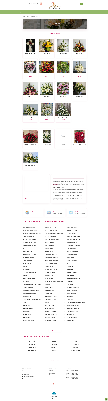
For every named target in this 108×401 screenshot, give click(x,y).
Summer (25, 12)
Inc (67, 263)
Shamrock (63, 75)
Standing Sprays (47, 144)
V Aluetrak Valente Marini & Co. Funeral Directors (33, 284)
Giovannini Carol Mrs (49, 266)
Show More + (54, 330)
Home (90, 12)
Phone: (26, 198)
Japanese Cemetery (49, 242)
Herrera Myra (25, 275)
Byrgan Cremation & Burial (50, 227)
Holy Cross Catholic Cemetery (73, 239)
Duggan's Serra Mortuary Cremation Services (54, 233)
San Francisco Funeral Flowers (73, 245)
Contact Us (51, 374)
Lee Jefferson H (26, 269)
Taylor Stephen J (70, 281)
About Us (51, 370)
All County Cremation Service (29, 227)
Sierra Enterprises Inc (71, 248)
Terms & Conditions (53, 371)
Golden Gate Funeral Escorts (73, 287)
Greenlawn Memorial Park (50, 236)
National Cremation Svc (72, 242)
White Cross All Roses (30, 53)
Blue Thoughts (63, 53)
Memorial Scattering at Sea (73, 308)
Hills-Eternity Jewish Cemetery (29, 239)
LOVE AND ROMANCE (64, 12)
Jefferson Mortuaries (49, 305)
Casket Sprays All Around (30, 144)
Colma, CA (76, 341)
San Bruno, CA (54, 347)
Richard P (47, 302)
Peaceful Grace (79, 75)
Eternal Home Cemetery (72, 233)
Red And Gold (79, 53)
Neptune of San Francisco (50, 299)
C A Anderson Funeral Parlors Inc (29, 272)
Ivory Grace (47, 96)
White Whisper (79, 96)
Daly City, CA (32, 344)
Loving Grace (30, 96)
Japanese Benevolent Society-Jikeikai (31, 290)
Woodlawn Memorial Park (72, 251)
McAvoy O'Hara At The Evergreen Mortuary (32, 299)
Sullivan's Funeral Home (28, 287)
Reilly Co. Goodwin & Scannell (29, 278)
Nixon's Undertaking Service (51, 254)
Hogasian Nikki (70, 296)
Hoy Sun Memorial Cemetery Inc (29, 242)
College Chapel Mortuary (50, 272)
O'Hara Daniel (70, 299)
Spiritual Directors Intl (49, 308)
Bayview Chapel (70, 269)
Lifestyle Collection (82, 12)
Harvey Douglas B (26, 281)
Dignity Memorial (26, 317)
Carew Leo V (25, 266)
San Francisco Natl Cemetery (73, 311)
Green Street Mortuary (50, 317)
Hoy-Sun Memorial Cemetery (51, 263)
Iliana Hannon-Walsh (49, 275)
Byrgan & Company (49, 287)
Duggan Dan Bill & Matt (72, 230)
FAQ (50, 376)
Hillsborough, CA (54, 344)
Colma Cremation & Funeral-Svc (51, 257)
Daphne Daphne (48, 293)
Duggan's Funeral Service (72, 272)
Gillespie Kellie (48, 284)
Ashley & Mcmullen (27, 263)
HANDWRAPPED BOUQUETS (51, 12)
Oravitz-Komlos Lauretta (72, 260)
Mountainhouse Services (72, 290)
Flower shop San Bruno (69, 196)
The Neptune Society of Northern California (54, 281)
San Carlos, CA (76, 347)
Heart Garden (63, 96)
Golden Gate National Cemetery (52, 239)
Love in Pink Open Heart (46, 117)
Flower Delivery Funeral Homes (32, 16)
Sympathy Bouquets (30, 165)
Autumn (31, 12)
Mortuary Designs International (51, 260)
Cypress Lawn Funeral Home (51, 230)
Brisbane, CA (32, 341)
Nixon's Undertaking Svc (28, 308)
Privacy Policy (52, 373)
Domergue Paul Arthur (27, 296)
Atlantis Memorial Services (50, 320)
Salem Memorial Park (49, 245)
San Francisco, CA (32, 350)
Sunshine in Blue (47, 53)
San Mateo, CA (54, 350)
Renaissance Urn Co (27, 311)
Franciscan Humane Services (51, 311)
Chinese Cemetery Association (29, 254)
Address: (27, 196)
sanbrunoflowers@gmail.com (29, 376)
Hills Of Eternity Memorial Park (73, 236)
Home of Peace (70, 314)
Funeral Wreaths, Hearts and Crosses (79, 144)
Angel (30, 117)
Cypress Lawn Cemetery (72, 227)
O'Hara (24, 302)
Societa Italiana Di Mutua (28, 251)
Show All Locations (55, 360)
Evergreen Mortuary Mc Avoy (51, 296)
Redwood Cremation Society (73, 305)
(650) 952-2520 (26, 374)
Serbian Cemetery (49, 248)
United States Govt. (27, 314)
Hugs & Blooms (39, 12)
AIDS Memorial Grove (49, 290)
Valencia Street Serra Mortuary (73, 278)
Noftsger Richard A (71, 257)
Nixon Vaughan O (70, 275)
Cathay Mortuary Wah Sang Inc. (29, 293)
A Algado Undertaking (27, 260)
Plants (63, 144)
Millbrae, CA (76, 344)
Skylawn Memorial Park (72, 317)
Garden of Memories (30, 75)
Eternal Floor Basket (63, 117)
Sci (23, 248)
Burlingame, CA (54, 341)
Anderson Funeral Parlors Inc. (51, 269)
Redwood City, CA (32, 347)
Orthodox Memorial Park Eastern (30, 245)
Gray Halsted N (70, 266)
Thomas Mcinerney (49, 278)
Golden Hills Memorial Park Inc (29, 236)
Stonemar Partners (49, 251)
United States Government (28, 257)
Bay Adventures (70, 320)
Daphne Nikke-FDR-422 (72, 293)
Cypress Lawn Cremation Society (30, 230)
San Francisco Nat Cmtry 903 (73, 254)
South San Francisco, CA (76, 350)
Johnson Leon (70, 284)
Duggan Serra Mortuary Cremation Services (32, 233)
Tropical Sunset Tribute (46, 75)
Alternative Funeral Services (51, 314)
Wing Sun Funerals (26, 305)
